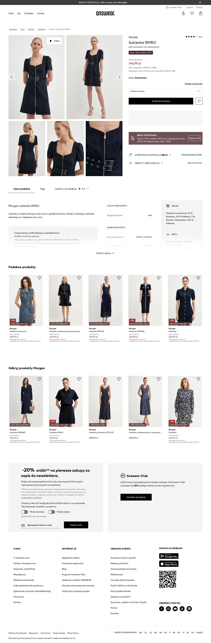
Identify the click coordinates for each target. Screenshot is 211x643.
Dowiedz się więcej (136, 497)
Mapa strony (73, 633)
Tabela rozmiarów (194, 83)
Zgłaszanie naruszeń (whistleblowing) (32, 591)
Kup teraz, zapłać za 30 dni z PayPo (128, 602)
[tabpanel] (105, 224)
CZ (150, 633)
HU (165, 633)
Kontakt (115, 613)
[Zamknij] (200, 2)
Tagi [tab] (42, 188)
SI (183, 633)
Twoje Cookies (59, 633)
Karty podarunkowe (121, 591)
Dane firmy (46, 633)
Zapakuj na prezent (120, 596)
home (40, 13)
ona (10, 13)
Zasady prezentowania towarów (78, 585)
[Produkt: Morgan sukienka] (185, 300)
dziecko (29, 13)
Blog (64, 569)
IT (170, 633)
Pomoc (114, 607)
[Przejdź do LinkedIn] (189, 609)
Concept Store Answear (123, 580)
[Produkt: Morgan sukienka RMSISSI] (145, 300)
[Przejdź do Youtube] (175, 609)
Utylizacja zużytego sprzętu (76, 591)
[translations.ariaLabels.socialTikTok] (182, 609)
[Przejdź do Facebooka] (161, 609)
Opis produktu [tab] (21, 188)
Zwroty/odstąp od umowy (123, 569)
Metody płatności (119, 563)
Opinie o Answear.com (24, 563)
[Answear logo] (105, 13)
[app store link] (168, 563)
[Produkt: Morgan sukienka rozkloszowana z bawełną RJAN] (145, 401)
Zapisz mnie (76, 525)
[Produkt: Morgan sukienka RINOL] (66, 401)
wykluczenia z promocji (31, 497)
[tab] (71, 189)
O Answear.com (21, 557)
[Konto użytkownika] (183, 13)
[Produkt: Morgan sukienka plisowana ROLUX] (105, 401)
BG (140, 633)
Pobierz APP (194, 138)
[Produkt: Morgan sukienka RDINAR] (26, 401)
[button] (166, 91)
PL (174, 633)
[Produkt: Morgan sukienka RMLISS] (105, 300)
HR (160, 633)
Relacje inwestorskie (23, 580)
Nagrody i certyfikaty (24, 569)
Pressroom (18, 596)
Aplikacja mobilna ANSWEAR (76, 580)
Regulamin (33, 633)
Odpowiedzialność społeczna (28, 585)
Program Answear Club (73, 574)
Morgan (133, 36)
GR (155, 633)
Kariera (17, 602)
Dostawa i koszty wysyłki (123, 557)
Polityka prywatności (17, 633)
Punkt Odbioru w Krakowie (124, 585)
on (19, 13)
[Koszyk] (201, 13)
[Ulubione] (192, 13)
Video (57, 41)
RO (179, 633)
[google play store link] (168, 556)
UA (192, 633)
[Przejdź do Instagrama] (168, 609)
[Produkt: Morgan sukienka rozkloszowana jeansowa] (66, 300)
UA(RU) (199, 633)
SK (188, 633)
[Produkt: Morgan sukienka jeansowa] (26, 300)
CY (145, 633)
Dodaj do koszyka (161, 101)
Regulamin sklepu (71, 557)
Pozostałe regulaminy (73, 563)
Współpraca (19, 574)
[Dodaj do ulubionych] (199, 101)
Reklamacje (117, 574)
